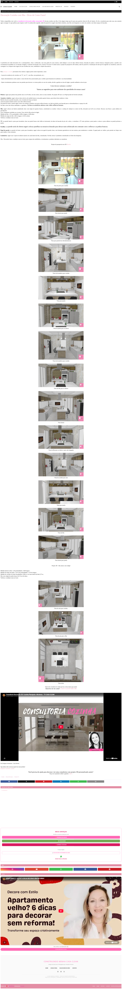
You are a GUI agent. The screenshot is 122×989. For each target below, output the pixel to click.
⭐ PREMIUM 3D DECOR (61, 837)
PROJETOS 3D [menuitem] (59, 6)
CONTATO (74, 968)
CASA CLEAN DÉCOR (68, 689)
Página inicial (4, 11)
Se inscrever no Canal (61, 949)
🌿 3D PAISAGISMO (61, 840)
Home (2, 1)
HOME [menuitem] (15, 6)
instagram (3, 768)
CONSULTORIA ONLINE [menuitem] (34, 6)
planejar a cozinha (7, 71)
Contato (16, 1)
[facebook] (117, 2)
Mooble (69, 144)
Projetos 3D (17, 776)
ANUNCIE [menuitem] (66, 6)
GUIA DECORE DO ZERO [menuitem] (47, 6)
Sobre (6, 1)
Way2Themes (11, 986)
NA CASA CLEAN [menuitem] (23, 6)
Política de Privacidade (116, 986)
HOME (46, 968)
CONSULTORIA (53, 968)
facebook (8, 768)
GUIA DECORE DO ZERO (65, 968)
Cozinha (8, 11)
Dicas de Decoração (9, 776)
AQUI (70, 773)
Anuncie (11, 1)
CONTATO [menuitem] (73, 6)
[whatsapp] (61, 869)
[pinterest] (109, 869)
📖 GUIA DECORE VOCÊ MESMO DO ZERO (61, 852)
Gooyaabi (22, 986)
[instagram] (115, 2)
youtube (13, 768)
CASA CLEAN (7, 6)
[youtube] (36, 869)
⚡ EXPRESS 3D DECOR (61, 844)
